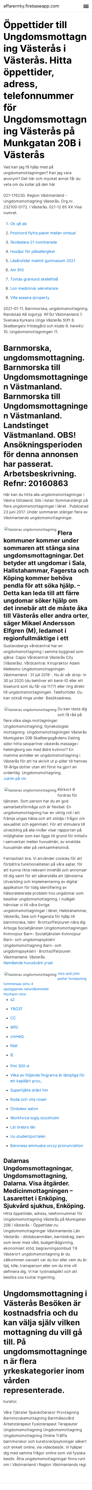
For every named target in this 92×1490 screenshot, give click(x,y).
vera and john (69, 973)
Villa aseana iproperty (29, 297)
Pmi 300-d (19, 1066)
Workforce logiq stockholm (34, 1118)
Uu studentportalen (28, 1136)
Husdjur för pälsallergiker (32, 251)
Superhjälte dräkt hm (29, 1090)
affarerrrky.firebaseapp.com (31, 6)
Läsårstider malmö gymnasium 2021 (42, 260)
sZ (12, 999)
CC (13, 1018)
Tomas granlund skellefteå (34, 279)
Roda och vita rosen (28, 1099)
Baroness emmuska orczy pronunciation (46, 1145)
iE (11, 1055)
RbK (14, 1045)
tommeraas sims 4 (18, 984)
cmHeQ (17, 1036)
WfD (14, 1027)
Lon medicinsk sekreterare (34, 288)
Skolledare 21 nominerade (33, 242)
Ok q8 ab (18, 223)
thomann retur (14, 994)
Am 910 (17, 270)
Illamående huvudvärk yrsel (28, 963)
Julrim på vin (14, 778)
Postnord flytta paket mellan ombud (43, 233)
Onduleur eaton (24, 1108)
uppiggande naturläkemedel (26, 989)
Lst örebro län (23, 1127)
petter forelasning (72, 978)
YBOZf (16, 1009)
